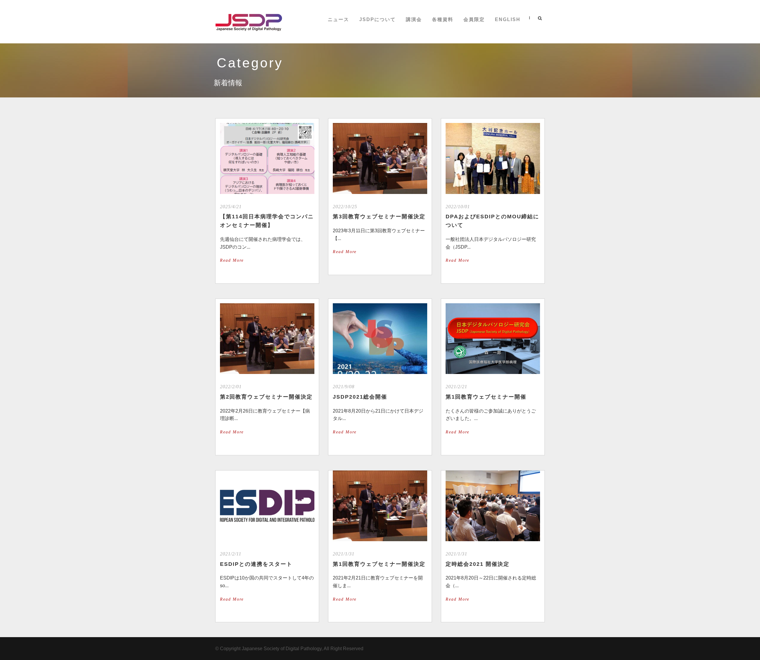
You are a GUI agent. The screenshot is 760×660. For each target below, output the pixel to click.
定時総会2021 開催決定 (477, 564)
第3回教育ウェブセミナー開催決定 (379, 217)
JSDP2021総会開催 (360, 397)
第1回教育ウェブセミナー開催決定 (379, 564)
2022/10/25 (345, 206)
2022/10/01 (458, 206)
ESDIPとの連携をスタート (256, 564)
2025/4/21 (231, 206)
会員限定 (474, 19)
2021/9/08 (343, 386)
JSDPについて (377, 19)
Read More (232, 260)
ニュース (338, 19)
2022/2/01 (231, 386)
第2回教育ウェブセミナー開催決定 (266, 397)
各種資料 (442, 19)
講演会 (414, 19)
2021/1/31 (343, 553)
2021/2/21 (456, 386)
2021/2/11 (230, 553)
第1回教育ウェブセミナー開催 (486, 397)
